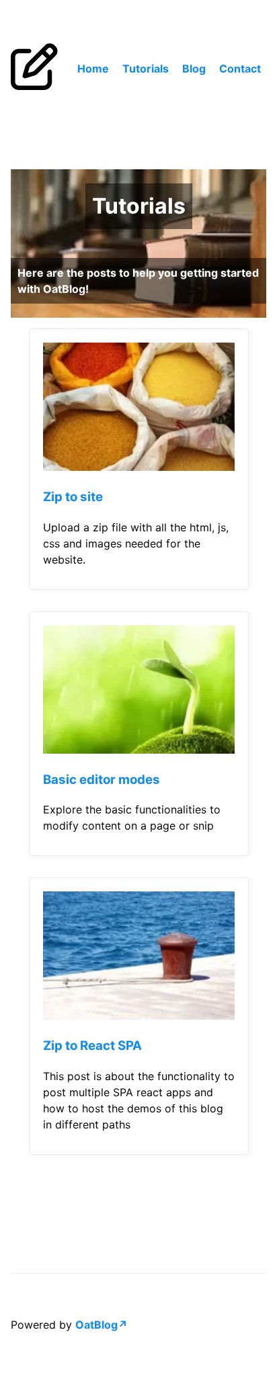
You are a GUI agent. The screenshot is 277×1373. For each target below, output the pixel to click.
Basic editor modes (101, 779)
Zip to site (73, 496)
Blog (194, 68)
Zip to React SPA (92, 1045)
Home (93, 68)
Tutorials (145, 68)
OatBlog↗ (101, 1324)
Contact (240, 68)
